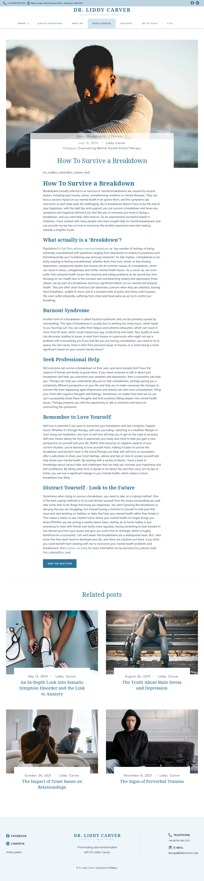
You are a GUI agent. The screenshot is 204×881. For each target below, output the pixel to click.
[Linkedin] (198, 3)
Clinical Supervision (49, 23)
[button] (23, 23)
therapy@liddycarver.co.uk (183, 852)
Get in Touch (150, 23)
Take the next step (59, 563)
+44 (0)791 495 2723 (16, 3)
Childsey (112, 867)
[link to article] (52, 642)
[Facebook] (193, 3)
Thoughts (126, 23)
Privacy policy (14, 852)
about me (77, 23)
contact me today (76, 548)
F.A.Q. (170, 23)
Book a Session (102, 23)
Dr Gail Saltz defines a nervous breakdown (83, 248)
